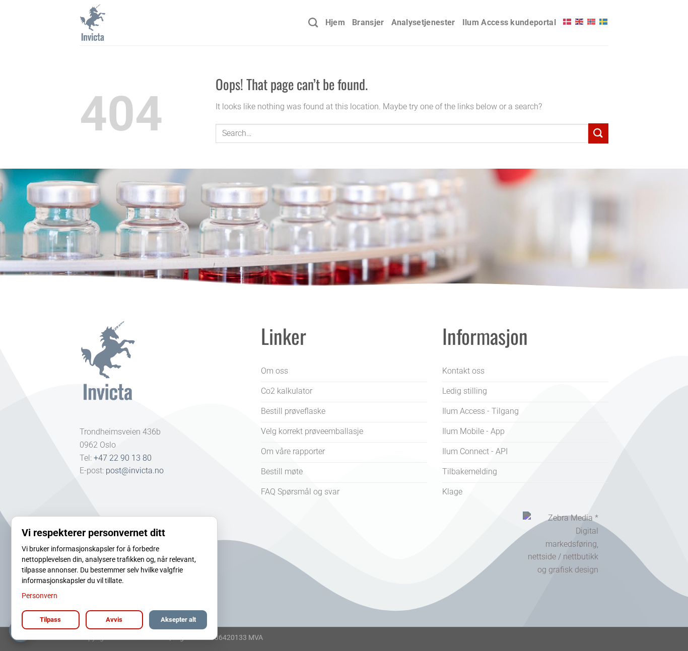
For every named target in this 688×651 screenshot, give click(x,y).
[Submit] (598, 133)
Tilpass (50, 619)
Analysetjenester (423, 22)
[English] (579, 22)
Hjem (335, 22)
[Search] (313, 22)
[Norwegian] (591, 22)
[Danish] (567, 22)
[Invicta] (130, 22)
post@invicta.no (135, 470)
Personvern (39, 596)
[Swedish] (603, 22)
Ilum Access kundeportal (509, 22)
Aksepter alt (178, 619)
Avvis (114, 619)
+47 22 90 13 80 (123, 458)
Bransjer (368, 22)
